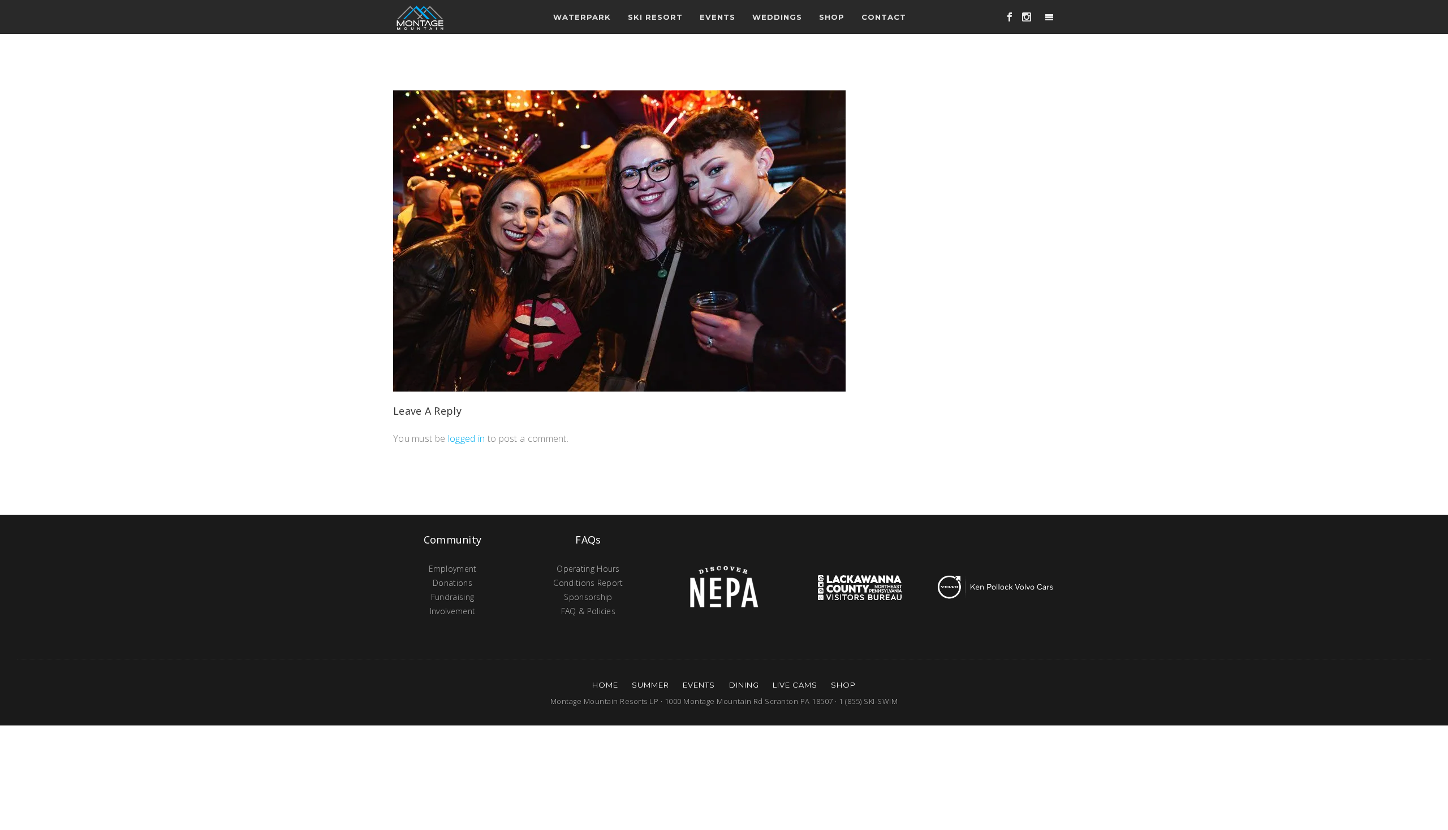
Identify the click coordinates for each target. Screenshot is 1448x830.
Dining (744, 684)
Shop (831, 16)
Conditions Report (588, 582)
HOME (605, 684)
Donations (452, 582)
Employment (453, 568)
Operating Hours (588, 568)
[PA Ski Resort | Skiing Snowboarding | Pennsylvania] (420, 17)
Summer (650, 684)
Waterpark (582, 16)
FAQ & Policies (588, 611)
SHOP (843, 684)
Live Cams (795, 684)
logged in (466, 438)
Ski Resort (655, 16)
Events (699, 684)
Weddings (777, 16)
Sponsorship (588, 597)
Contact (883, 16)
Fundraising (452, 597)
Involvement (452, 611)
